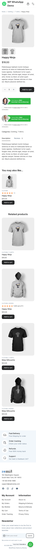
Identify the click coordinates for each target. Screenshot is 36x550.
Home (3, 11)
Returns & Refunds (25, 507)
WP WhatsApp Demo (15, 4)
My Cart (5, 511)
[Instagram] (7, 488)
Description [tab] (6, 138)
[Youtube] (17, 488)
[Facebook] (3, 488)
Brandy (24, 548)
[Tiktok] (12, 488)
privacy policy (16, 107)
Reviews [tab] (18, 138)
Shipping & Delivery (26, 503)
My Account (6, 500)
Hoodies (11, 303)
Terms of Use (23, 511)
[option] (12, 51)
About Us (22, 500)
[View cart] (28, 4)
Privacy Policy (24, 514)
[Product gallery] (18, 31)
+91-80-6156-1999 (9, 481)
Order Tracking (7, 514)
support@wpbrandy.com (11, 484)
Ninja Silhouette (8, 360)
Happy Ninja (7, 196)
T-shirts (17, 11)
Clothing (10, 11)
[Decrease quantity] (5, 90)
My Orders (5, 503)
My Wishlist (6, 507)
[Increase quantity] (13, 90)
